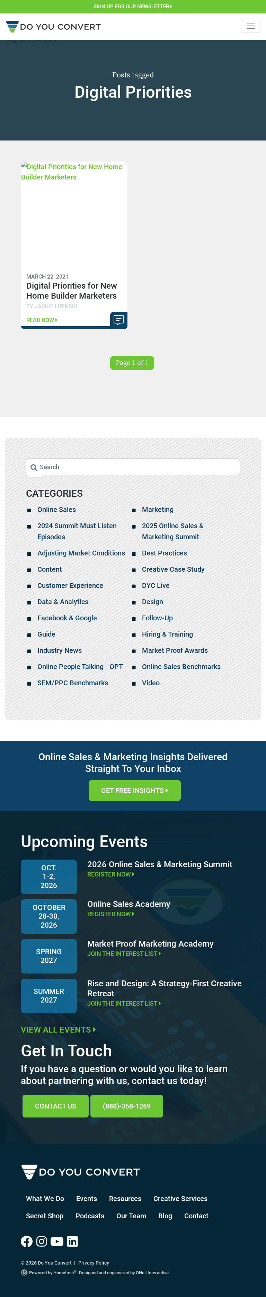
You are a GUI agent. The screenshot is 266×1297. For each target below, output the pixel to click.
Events (86, 1198)
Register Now (109, 874)
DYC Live (156, 585)
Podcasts (90, 1216)
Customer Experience (70, 585)
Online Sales (56, 509)
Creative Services (180, 1198)
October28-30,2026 (49, 916)
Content (49, 569)
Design (152, 602)
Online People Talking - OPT (80, 666)
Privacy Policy (93, 1263)
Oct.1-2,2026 (49, 876)
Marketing (158, 509)
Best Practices (164, 553)
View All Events (57, 1030)
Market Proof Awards (175, 650)
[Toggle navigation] (250, 26)
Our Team (131, 1216)
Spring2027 (49, 956)
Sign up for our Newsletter (132, 6)
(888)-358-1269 (127, 1106)
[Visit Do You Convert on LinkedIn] (73, 1242)
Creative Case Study (173, 569)
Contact (196, 1216)
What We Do (45, 1198)
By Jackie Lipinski (51, 306)
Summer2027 (49, 995)
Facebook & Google (67, 618)
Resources (125, 1198)
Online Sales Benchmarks (181, 666)
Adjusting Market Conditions (81, 553)
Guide (46, 634)
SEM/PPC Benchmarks (72, 683)
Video (151, 683)
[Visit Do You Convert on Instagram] (43, 1242)
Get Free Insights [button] (133, 790)
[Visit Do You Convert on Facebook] (28, 1242)
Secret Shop (44, 1216)
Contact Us (55, 1106)
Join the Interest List (123, 953)
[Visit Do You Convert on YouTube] (58, 1242)
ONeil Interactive (152, 1272)
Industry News (59, 650)
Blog (165, 1216)
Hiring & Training (167, 634)
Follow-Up (157, 618)
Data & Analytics (62, 602)
